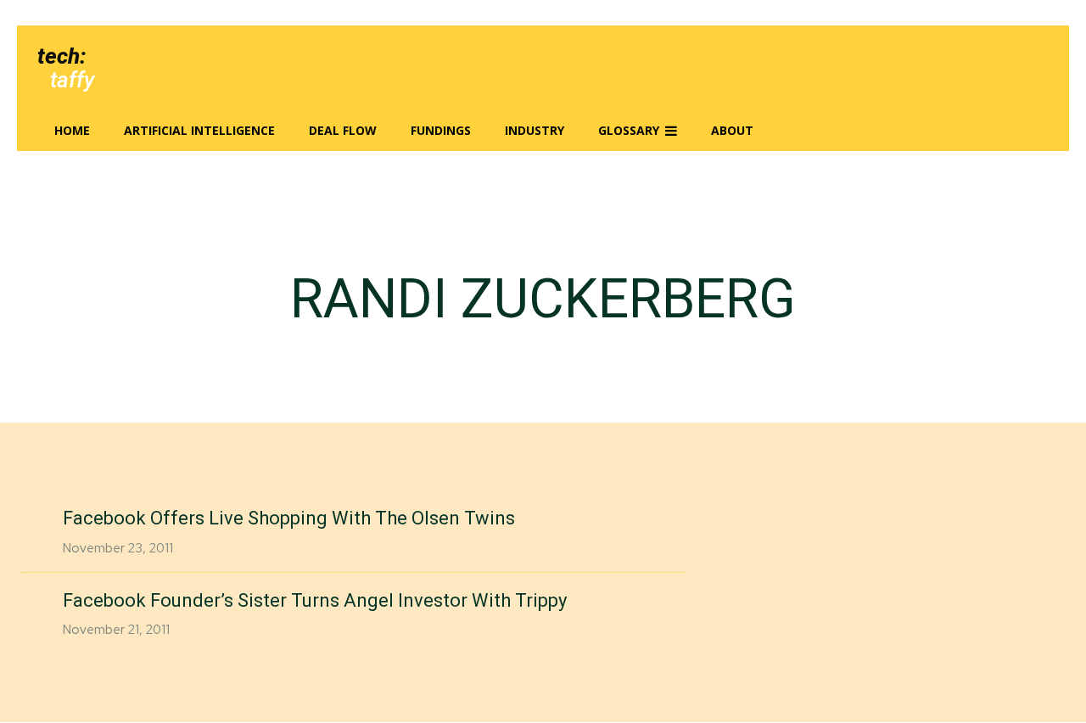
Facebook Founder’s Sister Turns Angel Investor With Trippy (315, 600)
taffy (72, 79)
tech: (61, 56)
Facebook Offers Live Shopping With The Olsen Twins (289, 518)
